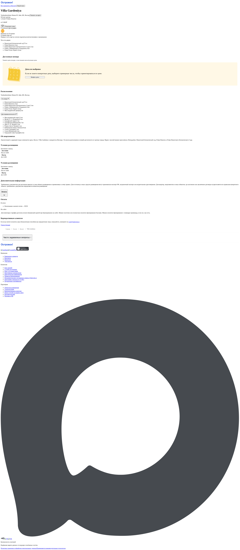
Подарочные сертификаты (12, 281)
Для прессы (8, 261)
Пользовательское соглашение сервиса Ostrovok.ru (20, 278)
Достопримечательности (8, 114)
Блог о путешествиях (11, 271)
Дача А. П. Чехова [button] (10, 124)
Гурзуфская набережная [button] (12, 122)
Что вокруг (5, 98)
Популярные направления (12, 273)
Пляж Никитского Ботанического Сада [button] (16, 105)
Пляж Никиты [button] (9, 104)
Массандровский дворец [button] (12, 110)
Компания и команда (11, 256)
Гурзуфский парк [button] (9, 121)
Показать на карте (35, 15)
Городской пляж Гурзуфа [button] (12, 133)
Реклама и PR (8, 296)
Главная (8, 229)
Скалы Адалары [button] (9, 129)
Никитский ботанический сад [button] (14, 102)
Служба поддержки (10, 269)
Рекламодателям (9, 294)
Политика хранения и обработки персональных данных (19, 548)
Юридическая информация (13, 274)
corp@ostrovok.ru (74, 222)
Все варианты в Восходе (8, 6)
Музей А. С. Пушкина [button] (11, 119)
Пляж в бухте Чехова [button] (11, 126)
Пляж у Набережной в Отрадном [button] (15, 107)
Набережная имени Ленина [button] (13, 127)
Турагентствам (9, 289)
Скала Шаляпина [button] (9, 131)
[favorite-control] (2, 26)
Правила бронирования (12, 276)
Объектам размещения (11, 287)
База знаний (8, 268)
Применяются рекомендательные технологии (51, 548)
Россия (15, 229)
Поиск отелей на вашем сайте (14, 293)
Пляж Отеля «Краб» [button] (10, 109)
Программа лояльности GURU (14, 279)
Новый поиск (20, 6)
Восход (22, 229)
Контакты (7, 258)
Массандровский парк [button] (11, 117)
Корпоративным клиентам (12, 291)
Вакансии (7, 260)
